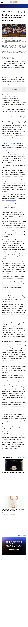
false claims (11, 147)
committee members (15, 261)
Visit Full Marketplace (21, 457)
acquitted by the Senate (14, 204)
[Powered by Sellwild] (24, 535)
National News (7, 12)
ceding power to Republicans (9, 200)
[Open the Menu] (2, 2)
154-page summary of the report (11, 143)
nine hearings (8, 123)
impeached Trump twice (13, 202)
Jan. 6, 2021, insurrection (14, 77)
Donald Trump (13, 96)
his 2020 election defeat (12, 67)
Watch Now (24, 2)
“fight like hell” (12, 154)
